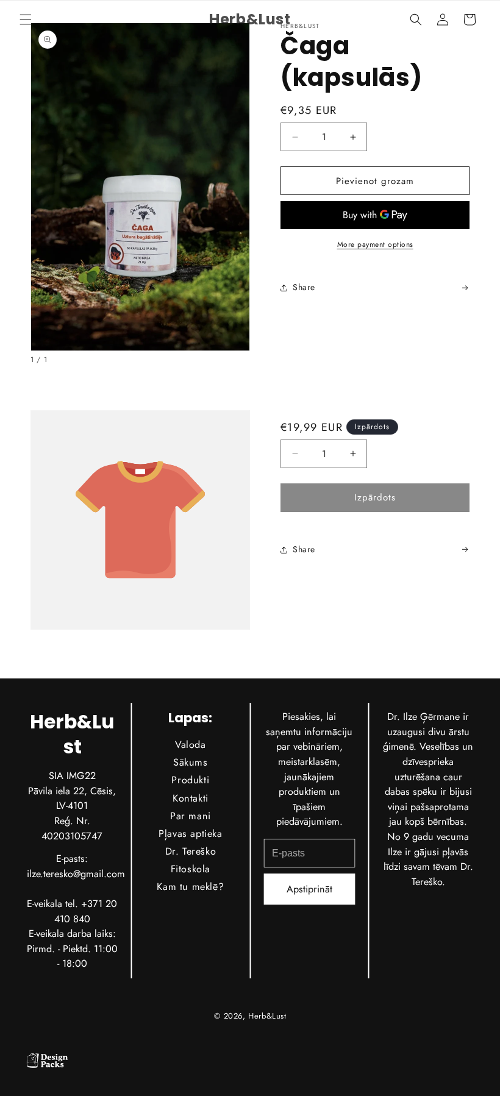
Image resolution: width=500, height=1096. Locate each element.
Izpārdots (375, 497)
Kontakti (191, 798)
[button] (25, 19)
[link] (462, 549)
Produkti (191, 780)
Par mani (190, 815)
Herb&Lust (267, 1016)
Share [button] (304, 287)
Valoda (190, 745)
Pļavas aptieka (190, 834)
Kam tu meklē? (190, 887)
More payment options (375, 244)
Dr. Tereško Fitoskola (190, 860)
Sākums (190, 762)
